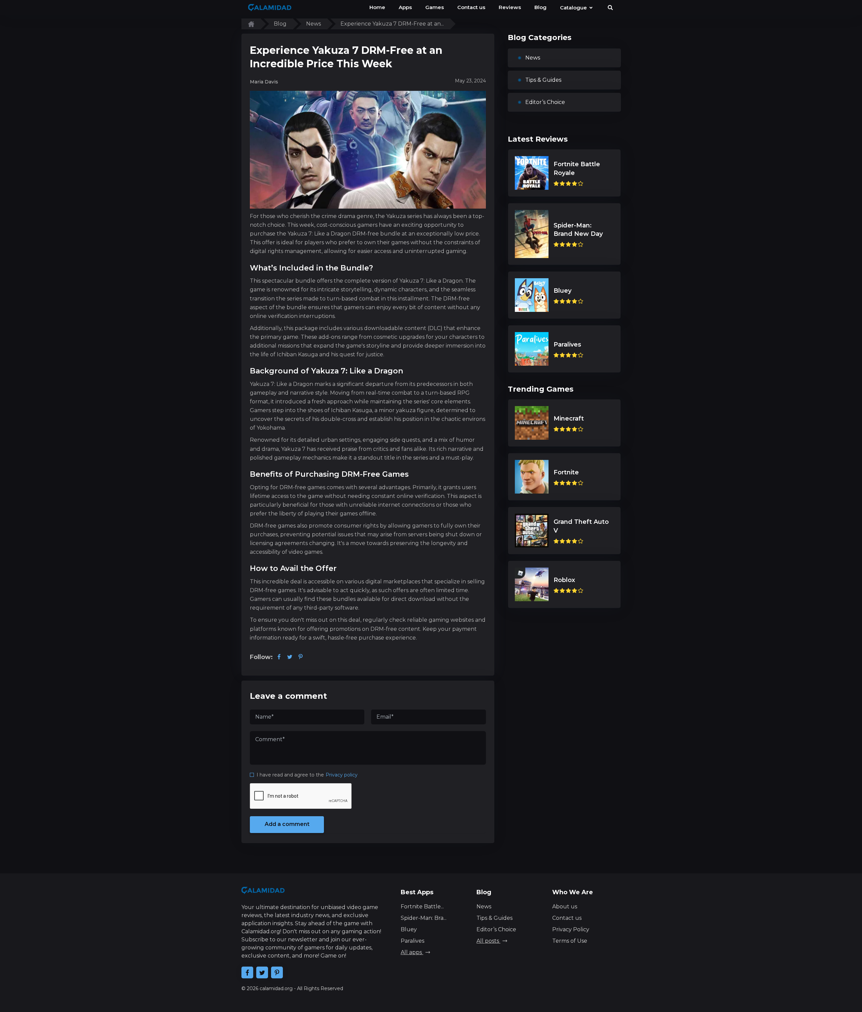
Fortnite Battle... (422, 906)
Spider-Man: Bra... (423, 918)
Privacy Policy (570, 929)
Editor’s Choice (545, 102)
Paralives (412, 941)
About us (564, 906)
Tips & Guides (543, 80)
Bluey (409, 929)
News (532, 58)
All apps (412, 952)
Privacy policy (342, 775)
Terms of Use (569, 941)
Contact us (567, 918)
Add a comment (287, 824)
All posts (488, 941)
